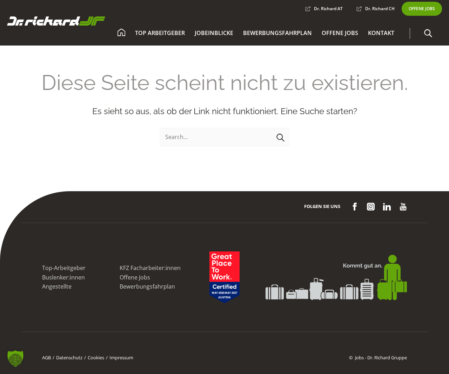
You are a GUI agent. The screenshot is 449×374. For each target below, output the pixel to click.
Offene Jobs (340, 33)
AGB (46, 357)
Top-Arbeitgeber (64, 268)
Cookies (96, 357)
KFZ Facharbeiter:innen (150, 268)
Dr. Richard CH (380, 9)
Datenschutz (69, 357)
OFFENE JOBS (422, 9)
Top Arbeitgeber (160, 33)
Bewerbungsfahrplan (277, 33)
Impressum (121, 357)
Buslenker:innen (63, 277)
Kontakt (381, 33)
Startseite (121, 33)
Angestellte (57, 286)
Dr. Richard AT (328, 9)
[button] (428, 33)
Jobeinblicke (214, 33)
